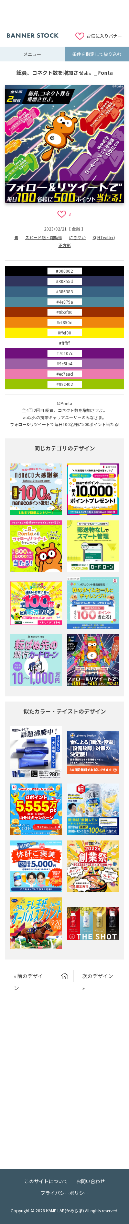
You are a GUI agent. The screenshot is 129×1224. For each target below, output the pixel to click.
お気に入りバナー (104, 36)
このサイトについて (46, 1181)
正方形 (64, 245)
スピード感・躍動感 (43, 237)
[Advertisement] (65, 15)
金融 (76, 229)
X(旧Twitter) (104, 237)
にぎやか (77, 237)
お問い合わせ (90, 1181)
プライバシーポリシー (65, 1192)
